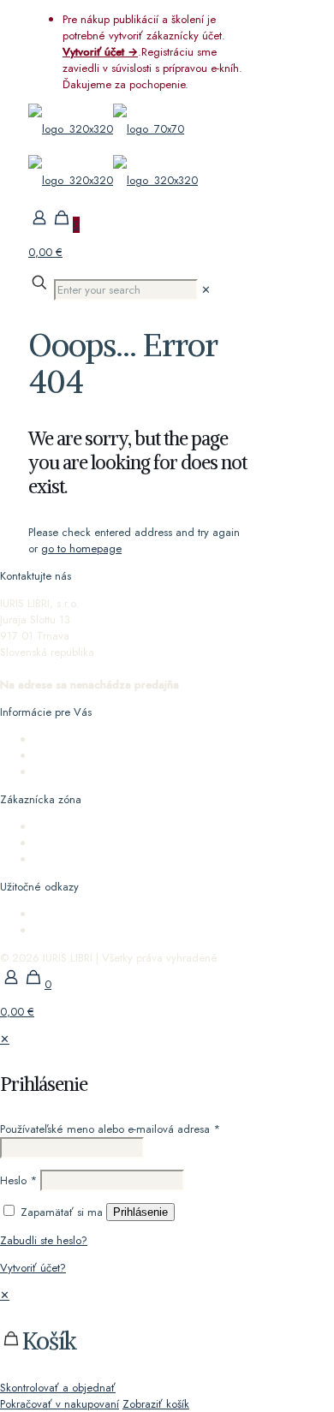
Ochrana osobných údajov (97, 739)
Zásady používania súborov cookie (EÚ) (128, 772)
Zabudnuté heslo (75, 859)
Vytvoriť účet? (33, 1268)
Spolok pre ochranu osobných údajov (123, 914)
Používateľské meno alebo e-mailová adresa (110, 1129)
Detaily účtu (61, 843)
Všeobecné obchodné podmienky (116, 756)
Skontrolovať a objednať (58, 1387)
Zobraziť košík (155, 1404)
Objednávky (63, 827)
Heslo (18, 1180)
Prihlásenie (140, 1212)
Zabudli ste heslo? (43, 1240)
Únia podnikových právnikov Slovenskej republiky (151, 930)
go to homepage (81, 548)
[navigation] (167, 1349)
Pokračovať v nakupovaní (59, 1404)
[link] (206, 290)
